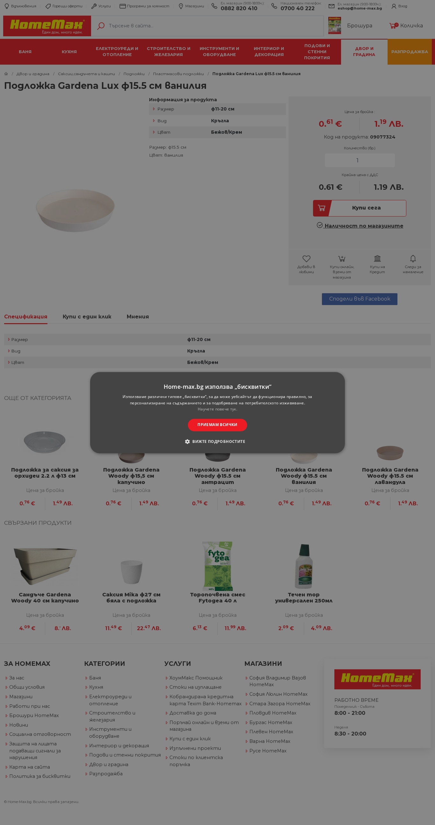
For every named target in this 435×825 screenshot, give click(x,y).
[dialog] (217, 412)
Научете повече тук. (217, 409)
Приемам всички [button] (217, 425)
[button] (217, 441)
